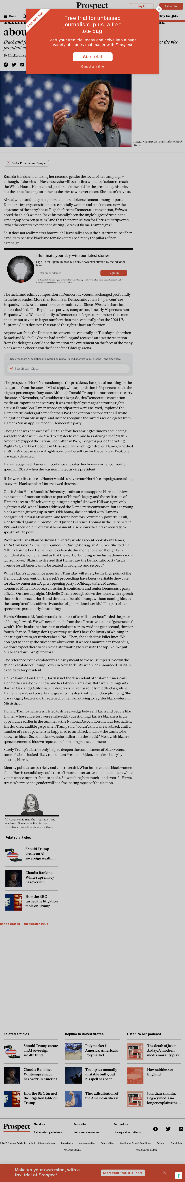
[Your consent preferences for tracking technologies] (178, 1175)
